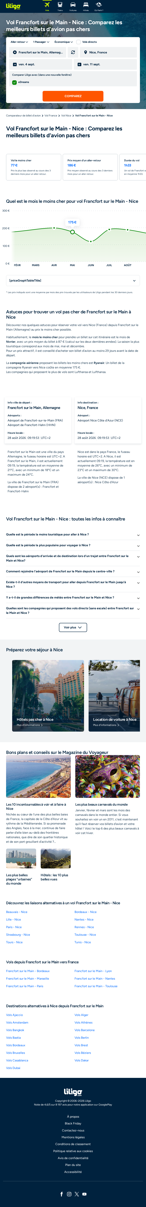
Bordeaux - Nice (86, 912)
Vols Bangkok (15, 1030)
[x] (77, 1194)
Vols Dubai (13, 1068)
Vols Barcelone (85, 1030)
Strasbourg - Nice (18, 934)
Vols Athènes (83, 1022)
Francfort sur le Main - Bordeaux (28, 971)
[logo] (13, 6)
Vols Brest (81, 1045)
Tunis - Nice (83, 942)
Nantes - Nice (84, 919)
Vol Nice (66, 115)
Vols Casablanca (17, 1060)
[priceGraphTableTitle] (25, 280)
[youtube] (84, 1194)
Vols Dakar (82, 1060)
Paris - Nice (14, 927)
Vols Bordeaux (15, 1045)
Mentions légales (73, 1137)
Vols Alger (81, 1015)
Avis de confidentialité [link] (73, 1158)
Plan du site (73, 1165)
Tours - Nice (14, 942)
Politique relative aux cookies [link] (73, 1151)
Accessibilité (73, 1172)
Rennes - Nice (84, 927)
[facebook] (61, 1194)
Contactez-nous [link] (73, 1130)
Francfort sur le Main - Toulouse (96, 986)
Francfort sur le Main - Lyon (93, 971)
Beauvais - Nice (16, 912)
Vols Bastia (13, 1037)
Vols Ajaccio (14, 1015)
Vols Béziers (83, 1053)
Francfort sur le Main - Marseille (27, 978)
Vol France (50, 115)
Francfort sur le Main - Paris (24, 986)
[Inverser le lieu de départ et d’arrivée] (73, 52)
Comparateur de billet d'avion (23, 115)
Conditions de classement (73, 1144)
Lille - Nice (13, 919)
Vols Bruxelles (15, 1053)
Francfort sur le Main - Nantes (95, 978)
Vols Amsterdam (17, 1022)
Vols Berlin (82, 1037)
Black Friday (73, 1123)
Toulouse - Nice (85, 934)
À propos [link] (73, 1116)
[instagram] (69, 1194)
